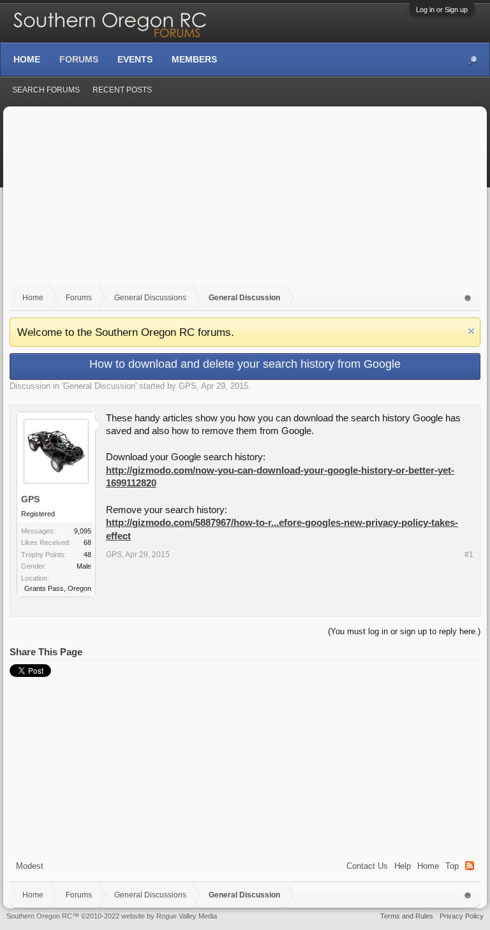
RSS (469, 865)
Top (452, 866)
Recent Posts (122, 89)
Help (402, 866)
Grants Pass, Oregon (57, 588)
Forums (78, 59)
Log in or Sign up (442, 9)
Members (194, 59)
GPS (188, 386)
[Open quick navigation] (468, 298)
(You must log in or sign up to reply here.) (404, 631)
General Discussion (99, 386)
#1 (468, 554)
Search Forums (46, 89)
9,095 (82, 531)
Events (134, 59)
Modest (29, 866)
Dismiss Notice (471, 331)
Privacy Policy (462, 916)
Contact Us (367, 866)
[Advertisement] (245, 202)
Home (428, 866)
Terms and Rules (406, 916)
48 (87, 554)
